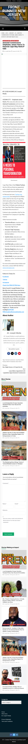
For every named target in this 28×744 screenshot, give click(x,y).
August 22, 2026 (14, 437)
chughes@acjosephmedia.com (15, 312)
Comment (6, 483)
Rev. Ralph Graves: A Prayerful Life (12, 366)
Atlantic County (14, 427)
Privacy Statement (6, 719)
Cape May (18, 359)
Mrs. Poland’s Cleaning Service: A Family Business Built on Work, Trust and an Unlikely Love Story (13, 600)
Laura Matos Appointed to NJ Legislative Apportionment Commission (14, 371)
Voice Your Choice (20, 624)
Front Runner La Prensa (8, 399)
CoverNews (19, 739)
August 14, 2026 (14, 465)
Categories (4, 699)
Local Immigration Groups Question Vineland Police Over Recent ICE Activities (13, 404)
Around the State (6, 40)
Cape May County (14, 40)
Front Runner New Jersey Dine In (9, 458)
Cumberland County (15, 397)
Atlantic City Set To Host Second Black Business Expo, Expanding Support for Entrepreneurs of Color (13, 434)
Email (17, 503)
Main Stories (16, 399)
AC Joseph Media (7, 51)
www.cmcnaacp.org (8, 268)
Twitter (14, 0)
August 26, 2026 (14, 408)
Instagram (19, 0)
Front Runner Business (7, 428)
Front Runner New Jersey (14, 11)
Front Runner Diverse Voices (17, 456)
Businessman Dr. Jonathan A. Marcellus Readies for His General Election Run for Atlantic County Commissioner (13, 630)
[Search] (25, 28)
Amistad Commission (10, 359)
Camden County (6, 681)
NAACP (8, 361)
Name (5, 503)
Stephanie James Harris (16, 361)
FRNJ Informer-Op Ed (15, 681)
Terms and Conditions (7, 721)
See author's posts (14, 349)
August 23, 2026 (14, 633)
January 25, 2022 (16, 51)
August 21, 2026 (14, 690)
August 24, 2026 (14, 604)
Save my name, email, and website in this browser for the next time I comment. (13, 520)
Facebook (9, 0)
